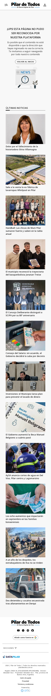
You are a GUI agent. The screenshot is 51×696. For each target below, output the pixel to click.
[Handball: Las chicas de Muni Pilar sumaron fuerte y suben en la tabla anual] (25, 210)
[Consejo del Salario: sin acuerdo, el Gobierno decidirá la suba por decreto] (25, 336)
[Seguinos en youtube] (18, 630)
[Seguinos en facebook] (32, 630)
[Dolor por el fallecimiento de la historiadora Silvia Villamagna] (25, 129)
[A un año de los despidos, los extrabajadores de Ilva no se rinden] (25, 542)
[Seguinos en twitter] (23, 630)
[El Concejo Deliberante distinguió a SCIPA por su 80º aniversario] (25, 295)
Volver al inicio (25, 62)
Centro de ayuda (25, 678)
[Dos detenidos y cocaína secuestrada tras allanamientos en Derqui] (25, 583)
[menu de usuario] (44, 5)
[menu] (6, 5)
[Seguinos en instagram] (28, 630)
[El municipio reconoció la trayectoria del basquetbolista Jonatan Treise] (25, 254)
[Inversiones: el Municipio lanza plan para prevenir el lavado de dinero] (25, 376)
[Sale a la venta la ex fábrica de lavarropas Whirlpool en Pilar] (25, 170)
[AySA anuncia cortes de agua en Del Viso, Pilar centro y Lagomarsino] (25, 458)
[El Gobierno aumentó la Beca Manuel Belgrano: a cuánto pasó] (25, 417)
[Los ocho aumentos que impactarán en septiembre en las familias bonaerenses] (25, 499)
